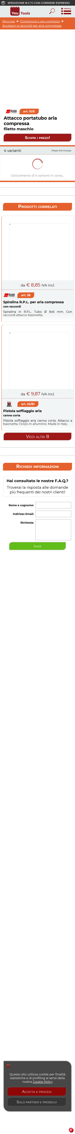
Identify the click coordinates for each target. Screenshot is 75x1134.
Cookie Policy (43, 1082)
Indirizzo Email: (23, 514)
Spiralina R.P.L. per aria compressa (33, 302)
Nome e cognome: (21, 505)
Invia (37, 546)
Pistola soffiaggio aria (22, 411)
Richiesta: (27, 522)
